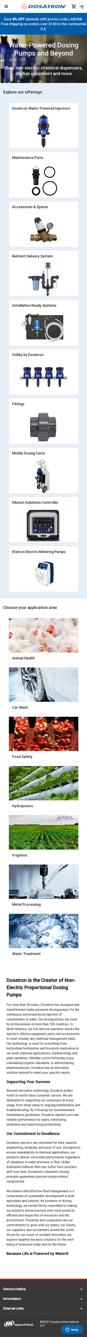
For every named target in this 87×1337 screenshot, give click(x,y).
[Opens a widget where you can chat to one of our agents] (72, 1330)
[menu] (6, 6)
